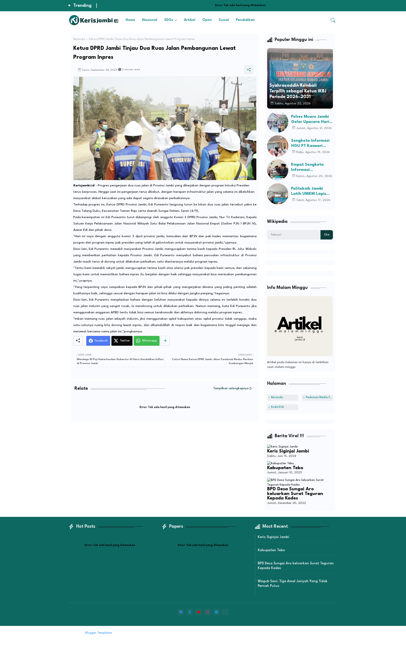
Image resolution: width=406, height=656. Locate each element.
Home (130, 20)
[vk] (225, 612)
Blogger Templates (98, 632)
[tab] (130, 20)
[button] (333, 20)
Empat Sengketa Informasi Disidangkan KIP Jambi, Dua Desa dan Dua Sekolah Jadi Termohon (311, 167)
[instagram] (207, 612)
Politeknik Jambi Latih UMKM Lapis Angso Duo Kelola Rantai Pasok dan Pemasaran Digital (309, 191)
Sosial (224, 20)
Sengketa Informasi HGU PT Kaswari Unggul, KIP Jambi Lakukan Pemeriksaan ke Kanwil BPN (310, 143)
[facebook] (180, 612)
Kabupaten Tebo (285, 468)
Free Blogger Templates (152, 632)
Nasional (149, 20)
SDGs (168, 20)
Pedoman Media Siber (319, 397)
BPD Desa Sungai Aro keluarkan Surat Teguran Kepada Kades (295, 494)
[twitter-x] (189, 612)
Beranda (79, 39)
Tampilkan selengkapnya (231, 388)
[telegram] (216, 612)
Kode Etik (277, 407)
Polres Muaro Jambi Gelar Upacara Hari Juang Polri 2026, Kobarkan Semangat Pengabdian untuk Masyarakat (311, 119)
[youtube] (198, 612)
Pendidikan (245, 20)
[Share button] (165, 341)
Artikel (189, 20)
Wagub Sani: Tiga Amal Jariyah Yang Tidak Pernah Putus (293, 584)
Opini (207, 20)
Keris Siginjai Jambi (288, 451)
